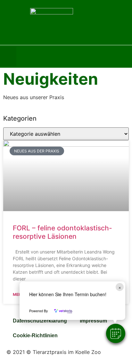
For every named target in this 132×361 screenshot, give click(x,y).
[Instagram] (127, 56)
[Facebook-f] (114, 56)
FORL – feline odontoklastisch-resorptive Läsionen (62, 232)
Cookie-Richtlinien (35, 335)
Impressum (93, 320)
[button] (115, 333)
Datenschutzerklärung (40, 320)
